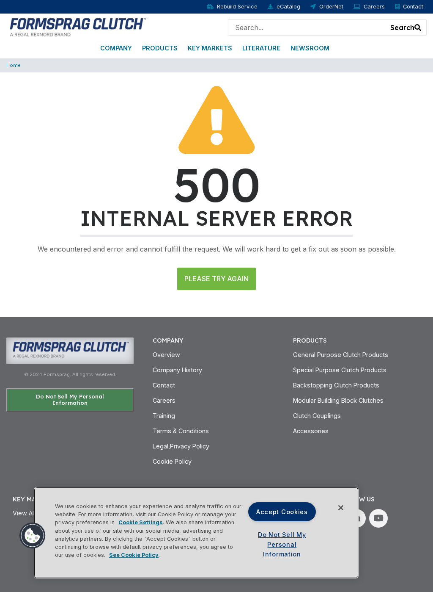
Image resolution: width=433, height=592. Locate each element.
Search (402, 27)
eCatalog (288, 6)
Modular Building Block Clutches (338, 400)
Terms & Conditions (181, 430)
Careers (374, 6)
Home (13, 65)
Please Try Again (216, 278)
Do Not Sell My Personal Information (70, 399)
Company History (177, 369)
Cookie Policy (172, 461)
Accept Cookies (282, 511)
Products (160, 48)
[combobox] (307, 27)
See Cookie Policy (134, 555)
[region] (196, 532)
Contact (413, 6)
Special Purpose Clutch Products (339, 369)
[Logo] (77, 26)
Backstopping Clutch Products (336, 385)
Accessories (311, 430)
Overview (166, 354)
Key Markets (210, 48)
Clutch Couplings (317, 415)
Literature (261, 48)
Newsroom (309, 48)
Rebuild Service (237, 6)
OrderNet (331, 6)
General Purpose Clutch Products (340, 354)
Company (116, 48)
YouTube (378, 518)
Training (164, 415)
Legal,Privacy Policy (181, 446)
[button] (32, 535)
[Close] (341, 507)
